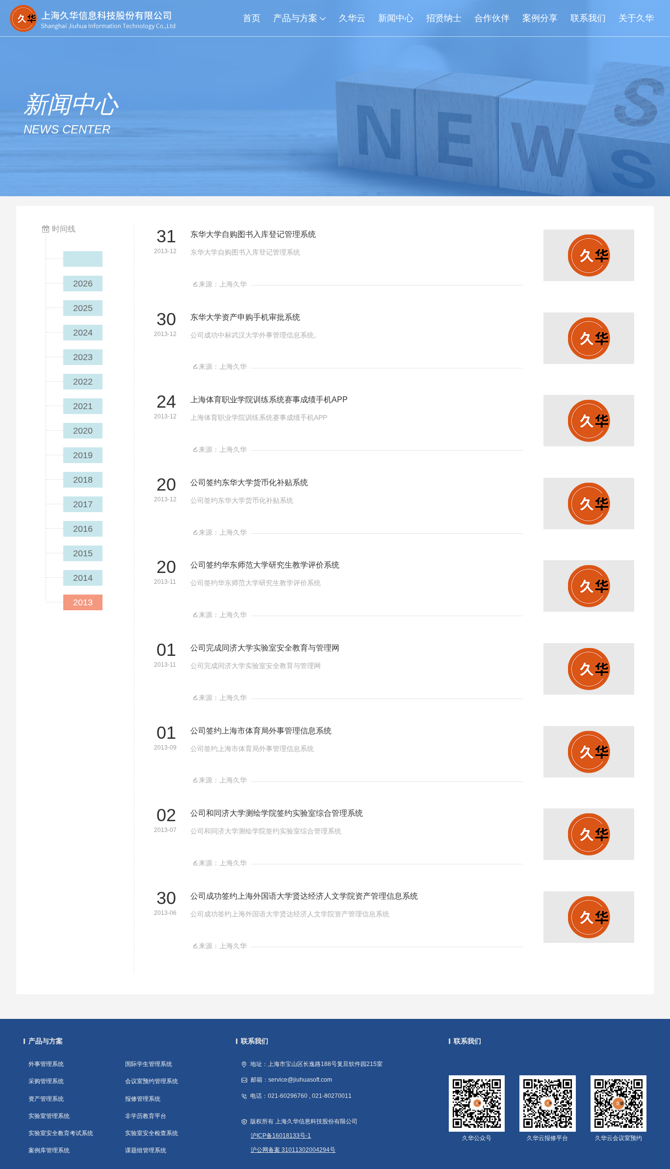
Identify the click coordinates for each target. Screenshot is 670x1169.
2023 (83, 357)
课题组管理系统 (145, 1150)
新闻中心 (395, 18)
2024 (83, 333)
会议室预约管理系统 (151, 1081)
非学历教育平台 (145, 1116)
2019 (83, 455)
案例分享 (540, 18)
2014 (83, 578)
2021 (83, 406)
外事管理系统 (46, 1064)
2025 (83, 308)
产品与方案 (295, 18)
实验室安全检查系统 (151, 1133)
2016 (83, 529)
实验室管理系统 (49, 1116)
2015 (83, 553)
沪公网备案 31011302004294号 (293, 1149)
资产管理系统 (46, 1098)
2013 (83, 602)
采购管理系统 (46, 1081)
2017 (83, 504)
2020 (83, 431)
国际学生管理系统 (148, 1064)
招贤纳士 (444, 18)
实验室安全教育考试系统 (60, 1133)
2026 (83, 283)
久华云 (352, 18)
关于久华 (636, 18)
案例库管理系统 (49, 1150)
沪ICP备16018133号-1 (281, 1135)
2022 (83, 382)
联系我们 (588, 18)
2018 (83, 480)
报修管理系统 (142, 1098)
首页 (251, 18)
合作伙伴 (492, 18)
